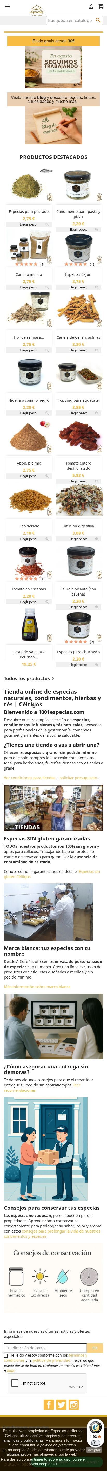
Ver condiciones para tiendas (29, 777)
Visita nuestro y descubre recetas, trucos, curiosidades (53, 99)
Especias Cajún (78, 274)
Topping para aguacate (78, 400)
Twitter (61, 1405)
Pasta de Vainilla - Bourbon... (28, 654)
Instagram (74, 1405)
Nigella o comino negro (28, 400)
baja (10, 1370)
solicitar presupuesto (78, 777)
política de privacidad (51, 1360)
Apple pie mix (29, 463)
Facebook (49, 1405)
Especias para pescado (29, 211)
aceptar (94, 1450)
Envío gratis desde (53, 41)
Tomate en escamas (28, 588)
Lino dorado (28, 526)
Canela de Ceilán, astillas (78, 337)
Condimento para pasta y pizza (78, 214)
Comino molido (29, 274)
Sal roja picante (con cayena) (78, 591)
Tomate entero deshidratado (78, 466)
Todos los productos (30, 679)
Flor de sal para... (29, 337)
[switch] (95, 1443)
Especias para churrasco (78, 651)
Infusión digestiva (78, 526)
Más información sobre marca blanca (37, 986)
